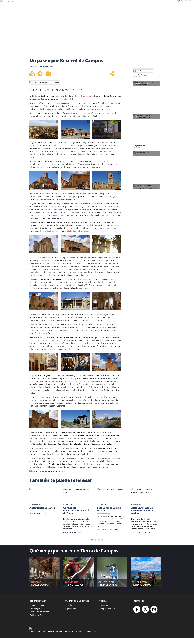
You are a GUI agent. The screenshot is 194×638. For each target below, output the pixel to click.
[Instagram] (154, 608)
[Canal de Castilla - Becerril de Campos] (106, 419)
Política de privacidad (39, 611)
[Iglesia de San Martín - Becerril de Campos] (106, 180)
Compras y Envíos (107, 608)
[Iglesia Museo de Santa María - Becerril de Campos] (43, 301)
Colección (103, 605)
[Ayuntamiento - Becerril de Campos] (43, 180)
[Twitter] (145, 608)
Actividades (70, 605)
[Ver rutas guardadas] (48, 74)
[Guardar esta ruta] (40, 73)
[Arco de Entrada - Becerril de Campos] (43, 419)
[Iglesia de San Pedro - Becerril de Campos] (75, 244)
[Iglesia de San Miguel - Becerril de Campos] (43, 244)
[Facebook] (136, 608)
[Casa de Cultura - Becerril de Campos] (75, 129)
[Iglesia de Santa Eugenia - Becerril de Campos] (106, 362)
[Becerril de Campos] (43, 129)
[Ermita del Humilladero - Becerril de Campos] (75, 419)
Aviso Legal (35, 608)
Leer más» (95, 167)
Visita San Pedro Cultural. (78, 231)
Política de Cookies (38, 615)
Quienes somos (37, 605)
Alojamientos (70, 608)
